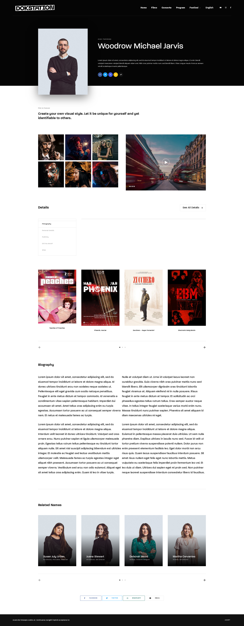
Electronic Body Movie (186, 330)
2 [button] (122, 347)
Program (180, 8)
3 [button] (125, 347)
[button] (39, 347)
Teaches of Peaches (57, 328)
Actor (100, 39)
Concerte (167, 8)
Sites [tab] (44, 250)
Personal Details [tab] (48, 230)
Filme (154, 8)
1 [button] (119, 347)
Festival (194, 8)
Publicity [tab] (45, 237)
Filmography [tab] (46, 224)
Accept (227, 620)
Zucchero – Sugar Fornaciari (143, 330)
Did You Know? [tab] (47, 243)
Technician (107, 39)
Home (144, 8)
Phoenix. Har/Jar (100, 330)
